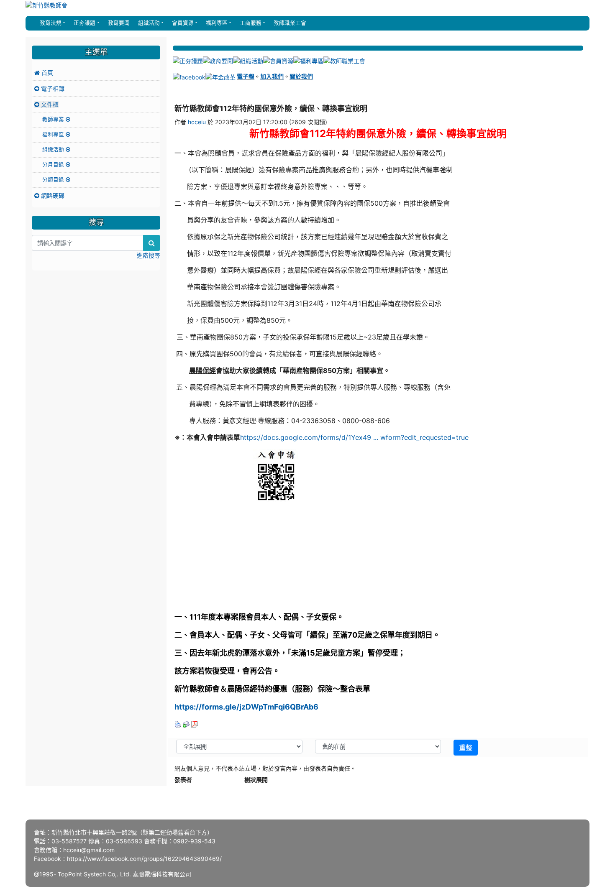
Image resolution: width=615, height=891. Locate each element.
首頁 (46, 72)
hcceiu (197, 121)
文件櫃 (49, 104)
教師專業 (54, 119)
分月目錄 (54, 164)
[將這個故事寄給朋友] (186, 723)
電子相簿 (51, 88)
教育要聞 (118, 23)
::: (33, 23)
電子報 (245, 76)
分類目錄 (54, 179)
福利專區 (54, 134)
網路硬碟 (51, 195)
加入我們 (272, 76)
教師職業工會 (289, 23)
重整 (465, 747)
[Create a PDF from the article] (194, 723)
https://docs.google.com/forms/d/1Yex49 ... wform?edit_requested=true (354, 437)
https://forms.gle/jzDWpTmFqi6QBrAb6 (246, 706)
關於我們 (301, 76)
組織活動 (54, 149)
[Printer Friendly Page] (177, 723)
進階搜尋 (148, 255)
